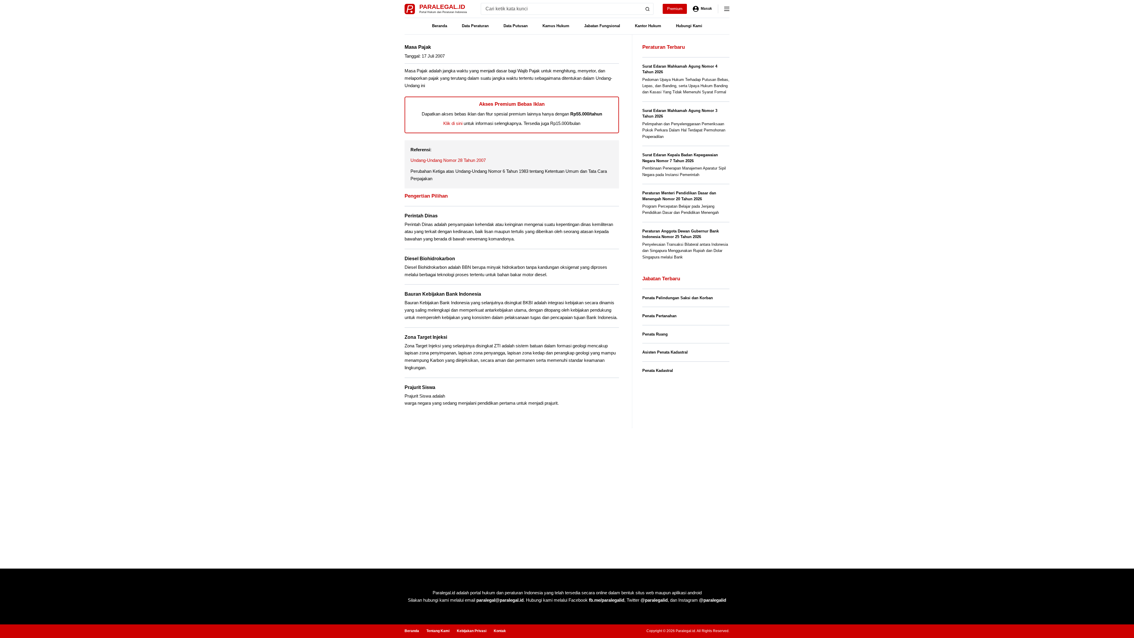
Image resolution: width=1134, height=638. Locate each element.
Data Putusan (516, 26)
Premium (674, 8)
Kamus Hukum (555, 26)
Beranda (439, 26)
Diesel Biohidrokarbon (430, 258)
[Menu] (726, 9)
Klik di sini (452, 123)
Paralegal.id (442, 6)
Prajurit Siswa (420, 387)
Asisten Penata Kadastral (665, 352)
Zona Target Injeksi (426, 337)
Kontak (500, 631)
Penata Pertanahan (659, 316)
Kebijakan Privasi (471, 631)
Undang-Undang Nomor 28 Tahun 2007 (448, 160)
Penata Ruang (655, 334)
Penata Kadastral (657, 370)
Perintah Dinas (421, 215)
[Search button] (647, 8)
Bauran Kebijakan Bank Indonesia (443, 294)
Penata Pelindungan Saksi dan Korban (677, 298)
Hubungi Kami (689, 26)
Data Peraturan (475, 26)
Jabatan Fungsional (602, 26)
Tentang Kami (437, 631)
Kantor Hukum (648, 26)
